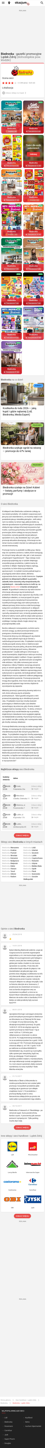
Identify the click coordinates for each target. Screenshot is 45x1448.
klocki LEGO (15, 587)
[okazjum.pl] (22, 3)
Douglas (7, 1443)
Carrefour (8, 1430)
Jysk (6, 1435)
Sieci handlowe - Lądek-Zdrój (26, 1400)
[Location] (9, 3)
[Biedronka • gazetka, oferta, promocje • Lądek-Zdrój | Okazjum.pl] (22, 71)
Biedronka (4, 1403)
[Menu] (3, 3)
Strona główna (5, 1400)
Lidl (5, 1418)
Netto (27, 1422)
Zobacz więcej (22, 835)
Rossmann (8, 1426)
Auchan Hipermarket (33, 1426)
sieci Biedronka (17, 769)
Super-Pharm (9, 1439)
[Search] (42, 3)
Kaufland (28, 1418)
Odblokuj (33, 154)
